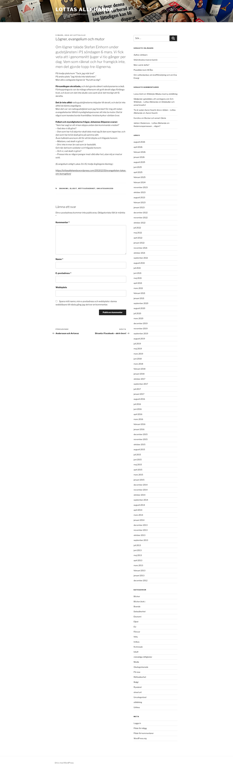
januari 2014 (139, 520)
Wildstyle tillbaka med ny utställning (162, 94)
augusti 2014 (139, 505)
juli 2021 (137, 268)
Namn (59, 259)
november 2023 (141, 187)
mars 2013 (138, 565)
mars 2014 (138, 515)
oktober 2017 (139, 379)
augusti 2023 (139, 197)
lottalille (79, 35)
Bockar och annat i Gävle (155, 118)
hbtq (136, 637)
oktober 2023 (139, 192)
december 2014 (141, 485)
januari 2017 (139, 394)
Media (136, 662)
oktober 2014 (139, 495)
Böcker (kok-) (139, 601)
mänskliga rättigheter (143, 657)
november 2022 (141, 217)
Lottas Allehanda (85, 9)
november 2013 (141, 530)
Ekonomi (64, 188)
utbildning (138, 702)
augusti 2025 (139, 162)
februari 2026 (139, 152)
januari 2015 (139, 480)
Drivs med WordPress (64, 763)
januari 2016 (139, 429)
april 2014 (138, 510)
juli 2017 (137, 389)
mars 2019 (138, 354)
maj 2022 (138, 232)
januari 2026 (139, 157)
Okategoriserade (141, 667)
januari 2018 (139, 374)
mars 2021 (138, 288)
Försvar (137, 632)
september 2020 (141, 303)
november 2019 (141, 328)
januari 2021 (139, 298)
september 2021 (141, 258)
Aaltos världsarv (141, 55)
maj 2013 (138, 555)
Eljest (73, 188)
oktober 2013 (139, 535)
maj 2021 (138, 278)
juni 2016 (138, 409)
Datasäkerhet (139, 611)
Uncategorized (105, 188)
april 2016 (138, 414)
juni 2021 (137, 273)
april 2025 (138, 172)
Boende (137, 606)
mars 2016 (138, 419)
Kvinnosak (138, 647)
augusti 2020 (139, 308)
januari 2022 (139, 243)
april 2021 (138, 283)
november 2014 (141, 490)
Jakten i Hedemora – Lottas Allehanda (150, 123)
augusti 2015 (139, 449)
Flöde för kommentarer (144, 733)
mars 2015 (138, 474)
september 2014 (141, 500)
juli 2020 (137, 313)
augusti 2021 (139, 263)
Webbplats (61, 287)
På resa (137, 672)
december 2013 (141, 525)
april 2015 (138, 469)
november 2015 (141, 439)
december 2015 (141, 434)
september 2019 (141, 333)
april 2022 (138, 238)
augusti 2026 (139, 142)
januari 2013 (139, 575)
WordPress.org (140, 738)
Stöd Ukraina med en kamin (145, 60)
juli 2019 (137, 343)
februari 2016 (139, 424)
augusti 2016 (139, 399)
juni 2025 (138, 167)
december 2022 (141, 212)
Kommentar (63, 222)
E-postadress (63, 273)
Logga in (137, 723)
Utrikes (137, 707)
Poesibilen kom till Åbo (143, 70)
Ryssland (137, 687)
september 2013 (141, 540)
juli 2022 (137, 227)
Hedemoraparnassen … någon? (147, 126)
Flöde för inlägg (140, 728)
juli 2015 (137, 454)
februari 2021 (139, 293)
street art (138, 692)
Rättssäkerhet (86, 188)
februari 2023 (139, 202)
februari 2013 (139, 570)
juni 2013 (138, 550)
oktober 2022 (139, 223)
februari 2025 (139, 177)
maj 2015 (138, 464)
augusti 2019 (139, 338)
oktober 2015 (139, 444)
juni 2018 (138, 359)
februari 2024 (139, 182)
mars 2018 (138, 364)
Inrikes (136, 642)
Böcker (137, 596)
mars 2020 (138, 318)
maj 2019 (138, 348)
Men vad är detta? (141, 65)
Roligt (136, 682)
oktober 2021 (139, 253)
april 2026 (138, 147)
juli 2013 (137, 545)
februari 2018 (139, 369)
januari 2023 (139, 207)
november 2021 (140, 248)
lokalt (136, 652)
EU (135, 627)
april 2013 (138, 560)
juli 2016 (137, 404)
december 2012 (140, 580)
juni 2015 (138, 459)
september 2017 (141, 384)
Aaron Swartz (152, 113)
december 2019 (141, 323)
